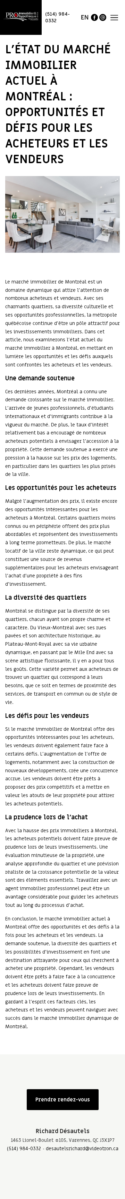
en (85, 18)
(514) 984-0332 (24, 1148)
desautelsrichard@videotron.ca (82, 1148)
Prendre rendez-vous (62, 1099)
